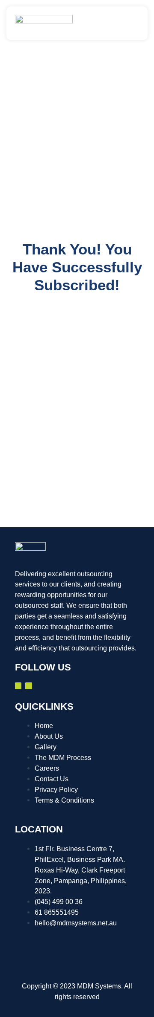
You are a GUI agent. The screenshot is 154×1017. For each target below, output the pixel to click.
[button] (136, 23)
